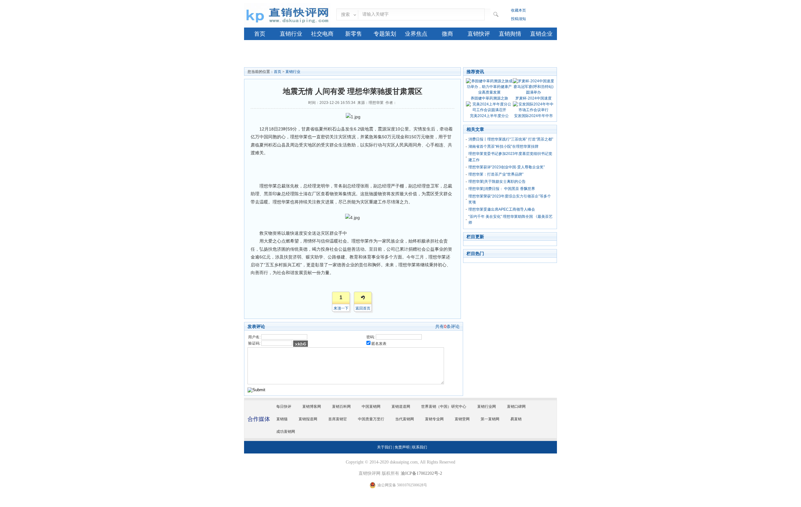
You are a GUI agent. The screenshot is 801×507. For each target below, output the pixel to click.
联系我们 (419, 447)
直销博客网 (311, 406)
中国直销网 (371, 406)
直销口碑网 (516, 406)
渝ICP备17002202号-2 (421, 473)
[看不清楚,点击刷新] (300, 344)
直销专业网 (434, 419)
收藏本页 (518, 10)
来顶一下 (341, 308)
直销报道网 (307, 419)
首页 (259, 34)
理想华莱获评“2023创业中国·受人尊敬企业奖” (506, 167)
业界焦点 (416, 34)
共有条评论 (447, 326)
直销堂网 (462, 419)
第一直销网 (490, 419)
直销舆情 (510, 34)
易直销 (516, 419)
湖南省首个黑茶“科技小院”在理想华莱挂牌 (503, 146)
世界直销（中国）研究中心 (443, 406)
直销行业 (291, 34)
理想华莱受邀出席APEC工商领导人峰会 (501, 209)
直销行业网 (486, 406)
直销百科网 (341, 406)
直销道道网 (400, 406)
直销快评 (478, 34)
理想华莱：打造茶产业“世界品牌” (495, 174)
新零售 (353, 34)
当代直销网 (404, 419)
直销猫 (282, 419)
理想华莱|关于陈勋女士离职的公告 (497, 181)
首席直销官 (337, 419)
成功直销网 (285, 431)
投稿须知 (518, 19)
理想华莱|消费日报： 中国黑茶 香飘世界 (501, 189)
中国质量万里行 (371, 419)
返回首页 (362, 308)
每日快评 (283, 406)
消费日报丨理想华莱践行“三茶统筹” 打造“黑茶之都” (510, 139)
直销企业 (541, 34)
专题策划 (385, 34)
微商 (447, 34)
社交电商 (322, 34)
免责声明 (402, 447)
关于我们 (384, 447)
